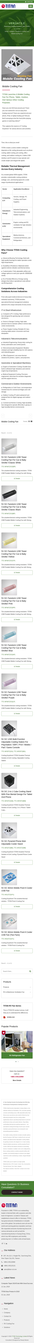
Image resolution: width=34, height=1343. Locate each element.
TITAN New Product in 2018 (10, 1291)
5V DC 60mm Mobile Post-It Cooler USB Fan (16, 889)
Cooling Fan (25, 31)
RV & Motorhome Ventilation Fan (13, 992)
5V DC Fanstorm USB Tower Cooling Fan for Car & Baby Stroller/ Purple (14, 695)
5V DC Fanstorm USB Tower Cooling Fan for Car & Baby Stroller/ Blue (14, 648)
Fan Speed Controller (8, 1168)
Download (11, 1017)
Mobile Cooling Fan (17, 33)
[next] (30, 415)
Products (18, 31)
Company (7, 1312)
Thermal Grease (7, 1166)
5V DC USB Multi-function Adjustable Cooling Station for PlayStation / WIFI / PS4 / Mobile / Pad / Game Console (16, 743)
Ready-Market (24, 1340)
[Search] (30, 971)
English (30, 1)
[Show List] (31, 421)
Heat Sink (16, 1168)
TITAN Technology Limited (19, 1336)
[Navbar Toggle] (30, 6)
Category (12, 31)
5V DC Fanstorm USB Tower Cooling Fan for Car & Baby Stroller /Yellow (14, 554)
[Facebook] (2, 1244)
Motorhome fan (7, 1164)
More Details (17, 1080)
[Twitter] (4, 1244)
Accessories (27, 1164)
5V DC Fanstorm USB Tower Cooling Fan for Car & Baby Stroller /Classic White (14, 460)
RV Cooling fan (9, 1323)
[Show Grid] (29, 421)
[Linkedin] (6, 1244)
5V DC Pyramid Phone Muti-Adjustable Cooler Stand (13, 842)
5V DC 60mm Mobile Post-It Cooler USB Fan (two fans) (16, 933)
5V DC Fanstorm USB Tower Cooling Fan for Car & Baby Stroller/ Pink (14, 601)
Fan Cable (14, 1166)
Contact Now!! (17, 1192)
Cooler (19, 1164)
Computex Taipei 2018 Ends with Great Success (17, 1283)
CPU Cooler (14, 1164)
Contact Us (22, 1168)
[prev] (2, 415)
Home (6, 31)
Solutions (7, 1327)
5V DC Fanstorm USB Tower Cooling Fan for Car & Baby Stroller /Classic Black (14, 507)
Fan (23, 1164)
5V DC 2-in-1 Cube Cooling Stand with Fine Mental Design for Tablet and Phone (16, 794)
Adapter (19, 1166)
